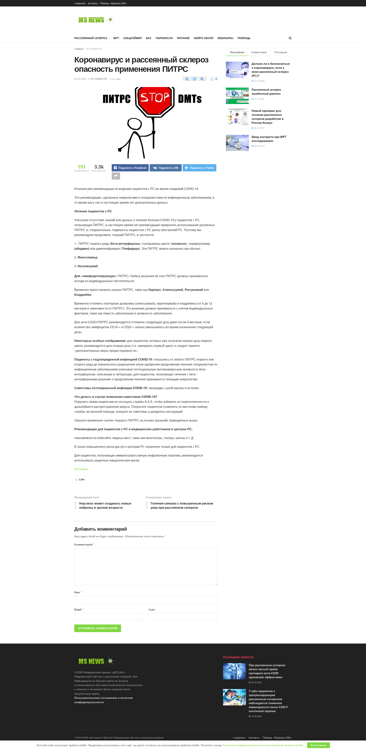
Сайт (152, 609)
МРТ (116, 38)
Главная (78, 48)
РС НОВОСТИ (94, 48)
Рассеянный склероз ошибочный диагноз (266, 91)
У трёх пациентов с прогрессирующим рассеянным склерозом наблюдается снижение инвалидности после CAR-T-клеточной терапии (268, 701)
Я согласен (318, 745)
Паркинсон (164, 38)
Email (79, 609)
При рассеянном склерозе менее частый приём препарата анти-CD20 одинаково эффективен (267, 671)
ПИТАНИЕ (183, 38)
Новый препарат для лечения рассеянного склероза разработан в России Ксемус (267, 117)
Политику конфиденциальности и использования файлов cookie (263, 745)
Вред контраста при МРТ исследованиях (269, 139)
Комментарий (84, 544)
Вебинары (225, 38)
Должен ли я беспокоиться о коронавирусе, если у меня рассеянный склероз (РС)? (271, 70)
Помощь (244, 38)
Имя (78, 592)
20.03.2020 (80, 79)
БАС (149, 38)
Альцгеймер (132, 38)
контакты (93, 3)
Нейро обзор (204, 38)
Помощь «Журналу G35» (113, 3)
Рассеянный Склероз (90, 38)
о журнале (80, 3)
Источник (80, 469)
